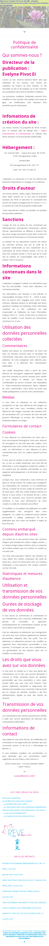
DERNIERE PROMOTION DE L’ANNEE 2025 (20, 891)
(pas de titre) (7, 874)
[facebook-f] (24, 942)
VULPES (30, 931)
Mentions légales (40, 931)
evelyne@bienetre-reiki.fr (24, 776)
